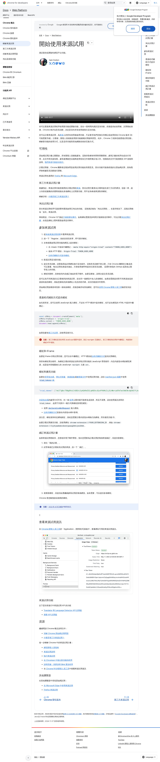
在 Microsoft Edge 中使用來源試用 (58, 685)
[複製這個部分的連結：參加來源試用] (58, 227)
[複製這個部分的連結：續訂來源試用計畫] (60, 433)
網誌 (59, 3)
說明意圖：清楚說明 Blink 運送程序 (58, 664)
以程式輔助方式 (98, 356)
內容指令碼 (43, 400)
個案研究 (50, 3)
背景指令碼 (49, 377)
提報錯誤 (37, 736)
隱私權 (42, 757)
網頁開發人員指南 (51, 647)
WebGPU (31, 15)
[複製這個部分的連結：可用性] (50, 149)
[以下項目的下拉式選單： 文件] (42, 2)
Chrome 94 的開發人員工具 (57, 669)
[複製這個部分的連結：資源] (47, 621)
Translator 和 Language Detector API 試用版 (63, 610)
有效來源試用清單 (53, 234)
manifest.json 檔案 (113, 377)
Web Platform (19, 10)
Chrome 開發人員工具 (50, 529)
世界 (71, 400)
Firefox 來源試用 (51, 690)
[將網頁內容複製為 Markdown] (88, 43)
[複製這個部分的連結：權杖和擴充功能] (58, 372)
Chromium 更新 (82, 736)
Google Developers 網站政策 (125, 714)
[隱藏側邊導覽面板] (28, 757)
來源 (61, 135)
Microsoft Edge (70, 176)
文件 (37, 3)
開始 (148, 29)
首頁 (40, 35)
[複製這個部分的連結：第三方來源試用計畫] (62, 183)
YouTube (121, 740)
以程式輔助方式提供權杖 (58, 255)
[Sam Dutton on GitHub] (53, 64)
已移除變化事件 (69, 217)
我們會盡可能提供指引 (54, 162)
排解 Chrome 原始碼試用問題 (56, 633)
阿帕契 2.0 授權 (99, 714)
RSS (119, 747)
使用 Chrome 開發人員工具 (110, 287)
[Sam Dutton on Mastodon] (57, 64)
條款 (36, 757)
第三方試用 (53, 333)
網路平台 (6, 15)
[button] (14, 98)
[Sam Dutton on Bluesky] (60, 64)
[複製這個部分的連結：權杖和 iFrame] (56, 351)
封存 (78, 744)
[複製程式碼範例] (132, 313)
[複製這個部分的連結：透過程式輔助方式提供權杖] (69, 297)
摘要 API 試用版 (50, 615)
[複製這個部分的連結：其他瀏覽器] (53, 675)
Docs (5, 10)
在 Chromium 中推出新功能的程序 (58, 660)
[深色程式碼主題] (128, 313)
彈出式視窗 (60, 377)
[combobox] (114, 3)
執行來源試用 (49, 656)
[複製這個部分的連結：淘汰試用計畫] (55, 203)
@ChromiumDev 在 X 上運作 (128, 736)
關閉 (133, 29)
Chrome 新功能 (71, 3)
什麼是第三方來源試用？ (58, 196)
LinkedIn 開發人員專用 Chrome (129, 744)
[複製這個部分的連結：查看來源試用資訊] (64, 522)
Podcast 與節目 (81, 747)
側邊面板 (71, 377)
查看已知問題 (39, 740)
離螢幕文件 (81, 377)
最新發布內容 (18, 15)
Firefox (58, 176)
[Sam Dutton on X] (50, 64)
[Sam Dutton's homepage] (63, 64)
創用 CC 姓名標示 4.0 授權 (72, 714)
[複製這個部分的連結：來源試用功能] (55, 600)
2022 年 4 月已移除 (56, 507)
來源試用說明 (49, 652)
